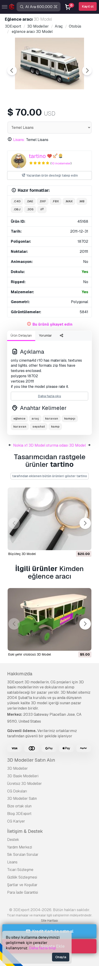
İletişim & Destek (25, 831)
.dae (30, 201)
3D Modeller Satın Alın (31, 760)
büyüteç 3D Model (22, 554)
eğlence (19, 418)
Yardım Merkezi (19, 847)
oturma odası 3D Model (66, 445)
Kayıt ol (87, 6)
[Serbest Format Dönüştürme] (42, 209)
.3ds (30, 209)
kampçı (69, 418)
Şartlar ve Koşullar (22, 884)
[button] (85, 523)
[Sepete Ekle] (75, 544)
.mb (81, 201)
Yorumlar (45, 335)
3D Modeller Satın (22, 798)
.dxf (42, 201)
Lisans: (19, 139)
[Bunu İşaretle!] (85, 544)
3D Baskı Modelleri (22, 776)
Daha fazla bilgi (42, 948)
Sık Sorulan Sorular (22, 854)
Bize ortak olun (19, 806)
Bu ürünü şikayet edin (52, 324)
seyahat (38, 426)
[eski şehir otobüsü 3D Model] (49, 619)
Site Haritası (49, 920)
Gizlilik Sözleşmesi (22, 877)
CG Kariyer (16, 821)
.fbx (55, 201)
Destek (13, 839)
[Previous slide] (12, 70)
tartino (37, 156)
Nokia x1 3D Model (29, 445)
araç (35, 418)
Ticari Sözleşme (20, 869)
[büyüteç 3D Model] (49, 518)
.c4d (16, 201)
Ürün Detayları (21, 335)
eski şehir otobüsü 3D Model (29, 654)
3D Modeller (17, 768)
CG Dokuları (17, 791)
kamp (55, 426)
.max (69, 201)
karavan (19, 426)
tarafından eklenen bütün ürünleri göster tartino (49, 476)
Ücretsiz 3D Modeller (24, 783)
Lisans (12, 862)
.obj (16, 209)
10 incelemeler (61, 163)
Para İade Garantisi (22, 892)
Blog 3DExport (19, 813)
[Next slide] (87, 70)
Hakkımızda (19, 674)
